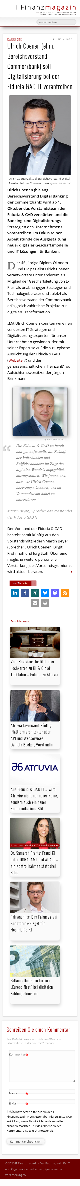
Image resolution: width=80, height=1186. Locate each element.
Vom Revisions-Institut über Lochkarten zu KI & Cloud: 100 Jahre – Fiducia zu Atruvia (34, 668)
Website (15, 360)
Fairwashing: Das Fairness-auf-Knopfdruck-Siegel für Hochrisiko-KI (35, 923)
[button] (15, 593)
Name (18, 1093)
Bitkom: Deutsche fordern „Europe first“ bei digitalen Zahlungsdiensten (32, 987)
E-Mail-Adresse (18, 1107)
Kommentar (18, 1055)
